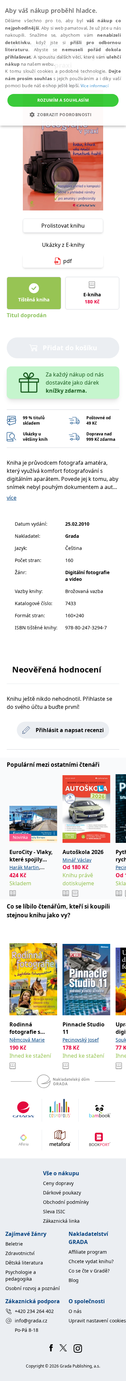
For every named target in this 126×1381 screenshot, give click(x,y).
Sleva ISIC (54, 1211)
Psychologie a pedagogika (20, 1275)
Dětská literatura (24, 1262)
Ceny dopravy (58, 1183)
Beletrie (14, 1244)
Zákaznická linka (61, 1221)
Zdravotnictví (20, 1253)
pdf (67, 261)
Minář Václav (76, 860)
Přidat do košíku (70, 347)
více (11, 497)
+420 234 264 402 (34, 1311)
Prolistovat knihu (63, 225)
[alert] (63, 63)
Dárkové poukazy (62, 1192)
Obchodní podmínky (66, 1202)
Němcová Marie (27, 1040)
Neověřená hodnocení (56, 669)
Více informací (95, 86)
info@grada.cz (31, 1320)
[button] (63, 114)
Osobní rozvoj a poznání (32, 1288)
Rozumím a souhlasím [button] (63, 100)
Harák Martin (24, 867)
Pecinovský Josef (80, 1040)
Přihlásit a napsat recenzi (70, 730)
